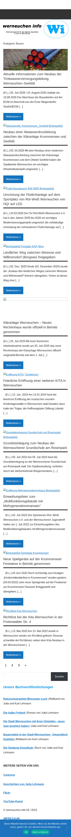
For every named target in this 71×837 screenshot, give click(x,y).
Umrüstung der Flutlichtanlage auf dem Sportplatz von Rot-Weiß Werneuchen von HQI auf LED (34, 199)
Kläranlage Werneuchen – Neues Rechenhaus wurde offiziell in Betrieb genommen (30, 327)
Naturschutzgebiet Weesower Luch (25, 698)
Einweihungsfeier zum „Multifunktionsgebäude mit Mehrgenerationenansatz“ (23, 501)
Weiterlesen (12, 116)
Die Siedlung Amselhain (18, 747)
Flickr (6, 792)
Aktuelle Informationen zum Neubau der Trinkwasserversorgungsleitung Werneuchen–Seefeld (32, 78)
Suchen (59, 676)
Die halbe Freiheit (14, 712)
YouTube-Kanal (13, 801)
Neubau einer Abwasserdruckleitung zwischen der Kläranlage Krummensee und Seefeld (34, 136)
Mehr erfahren (40, 832)
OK (26, 832)
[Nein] (67, 828)
